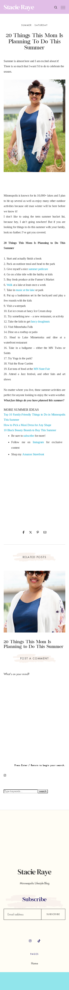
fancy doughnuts (40, 321)
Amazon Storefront (33, 454)
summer (26, 25)
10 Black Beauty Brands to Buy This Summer (30, 430)
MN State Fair (42, 368)
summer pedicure (38, 269)
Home (34, 963)
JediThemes (34, 982)
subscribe (28, 435)
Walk (10, 284)
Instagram (38, 442)
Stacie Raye (19, 6)
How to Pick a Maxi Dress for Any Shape (27, 425)
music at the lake (25, 290)
